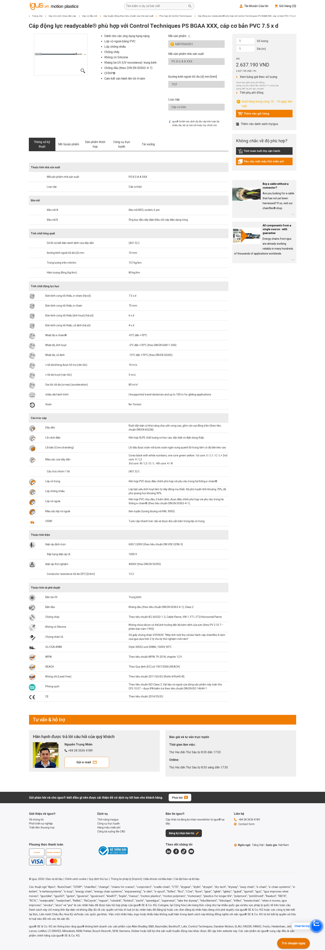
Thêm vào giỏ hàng (253, 114)
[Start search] (190, 6)
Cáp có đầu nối (89, 16)
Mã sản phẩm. (177, 36)
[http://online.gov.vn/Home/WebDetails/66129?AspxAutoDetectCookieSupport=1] (112, 850)
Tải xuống (148, 144)
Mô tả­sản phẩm (68, 144)
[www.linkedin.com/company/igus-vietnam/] (168, 851)
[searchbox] (156, 6)
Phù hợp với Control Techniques (175, 16)
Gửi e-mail (83, 762)
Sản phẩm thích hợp (95, 144)
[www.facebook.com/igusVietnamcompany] (176, 851)
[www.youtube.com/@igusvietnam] (191, 851)
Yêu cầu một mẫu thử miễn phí (261, 162)
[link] (264, 152)
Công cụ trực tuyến (121, 144)
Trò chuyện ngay (293, 943)
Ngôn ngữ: (251, 844)
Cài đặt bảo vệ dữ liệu (186, 878)
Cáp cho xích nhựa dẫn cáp (62, 16)
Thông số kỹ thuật (42, 144)
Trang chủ (37, 16)
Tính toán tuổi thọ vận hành (259, 152)
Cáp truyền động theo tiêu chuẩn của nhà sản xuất (128, 16)
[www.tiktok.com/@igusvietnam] (184, 851)
